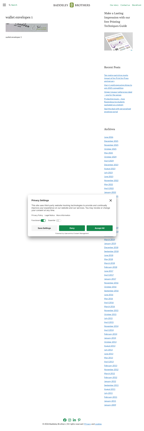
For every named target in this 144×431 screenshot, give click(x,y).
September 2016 (111, 290)
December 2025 (111, 141)
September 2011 (111, 385)
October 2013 (110, 342)
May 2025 (108, 153)
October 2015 (110, 314)
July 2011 (108, 393)
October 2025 (110, 149)
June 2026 (108, 137)
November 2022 (111, 180)
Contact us (125, 5)
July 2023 (108, 172)
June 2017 (108, 271)
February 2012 (110, 377)
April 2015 (109, 322)
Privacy (87, 424)
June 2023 (108, 176)
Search (14, 5)
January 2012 (110, 381)
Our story (114, 5)
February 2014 (110, 334)
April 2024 (109, 161)
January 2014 (110, 338)
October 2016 (110, 287)
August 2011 (109, 389)
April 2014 (109, 330)
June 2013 (108, 354)
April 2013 (109, 361)
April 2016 (109, 302)
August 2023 (109, 168)
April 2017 (109, 275)
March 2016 (109, 306)
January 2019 (110, 243)
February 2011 (110, 397)
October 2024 (110, 157)
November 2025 (111, 145)
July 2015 (108, 318)
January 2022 (110, 192)
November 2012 (111, 369)
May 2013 (108, 357)
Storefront (136, 5)
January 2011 (110, 401)
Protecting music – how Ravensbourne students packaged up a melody (114, 102)
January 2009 (110, 405)
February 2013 (110, 365)
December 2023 (111, 164)
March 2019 (109, 239)
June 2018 (108, 255)
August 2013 (109, 346)
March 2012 (109, 373)
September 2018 (111, 251)
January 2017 (110, 279)
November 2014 (111, 326)
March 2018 (109, 263)
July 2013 (108, 350)
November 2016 (111, 283)
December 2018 (111, 247)
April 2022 (109, 188)
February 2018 (110, 267)
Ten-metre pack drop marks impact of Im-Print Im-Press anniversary (116, 78)
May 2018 (108, 259)
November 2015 (111, 310)
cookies (98, 424)
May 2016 (108, 298)
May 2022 (108, 184)
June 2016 (108, 294)
